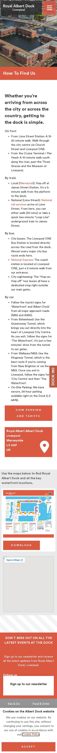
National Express (22, 259)
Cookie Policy (30, 734)
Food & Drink (40, 703)
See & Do (14, 703)
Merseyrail (26, 183)
